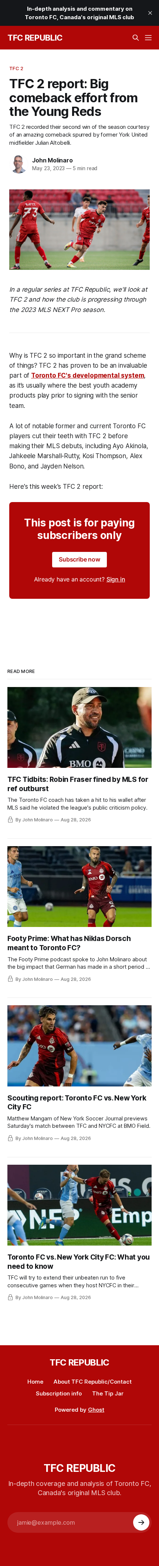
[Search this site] (136, 38)
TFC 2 (16, 68)
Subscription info (59, 1393)
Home (35, 1381)
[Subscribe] (141, 1522)
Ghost (96, 1409)
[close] (150, 13)
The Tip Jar (108, 1393)
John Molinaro (52, 160)
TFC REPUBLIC (34, 38)
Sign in (115, 579)
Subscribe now (79, 559)
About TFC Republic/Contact (93, 1381)
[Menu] (148, 38)
